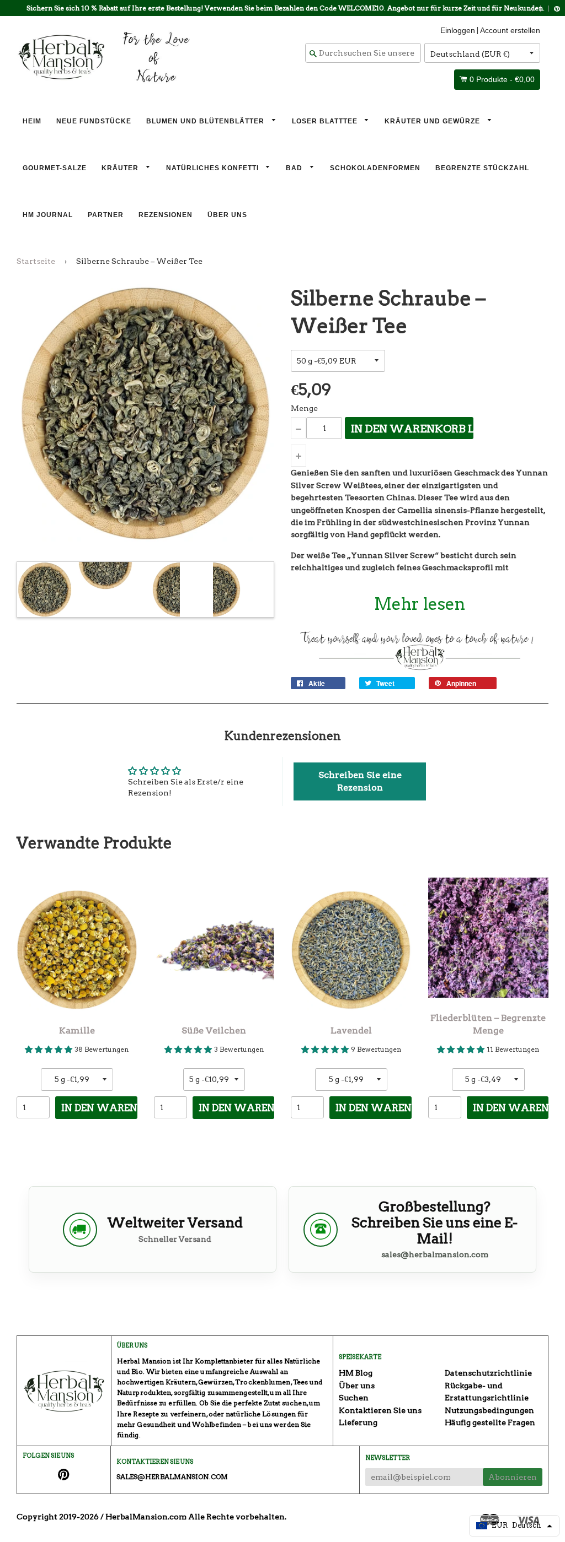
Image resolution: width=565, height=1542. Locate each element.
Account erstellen (510, 30)
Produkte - (502, 79)
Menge (304, 408)
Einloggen (457, 30)
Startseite (36, 261)
